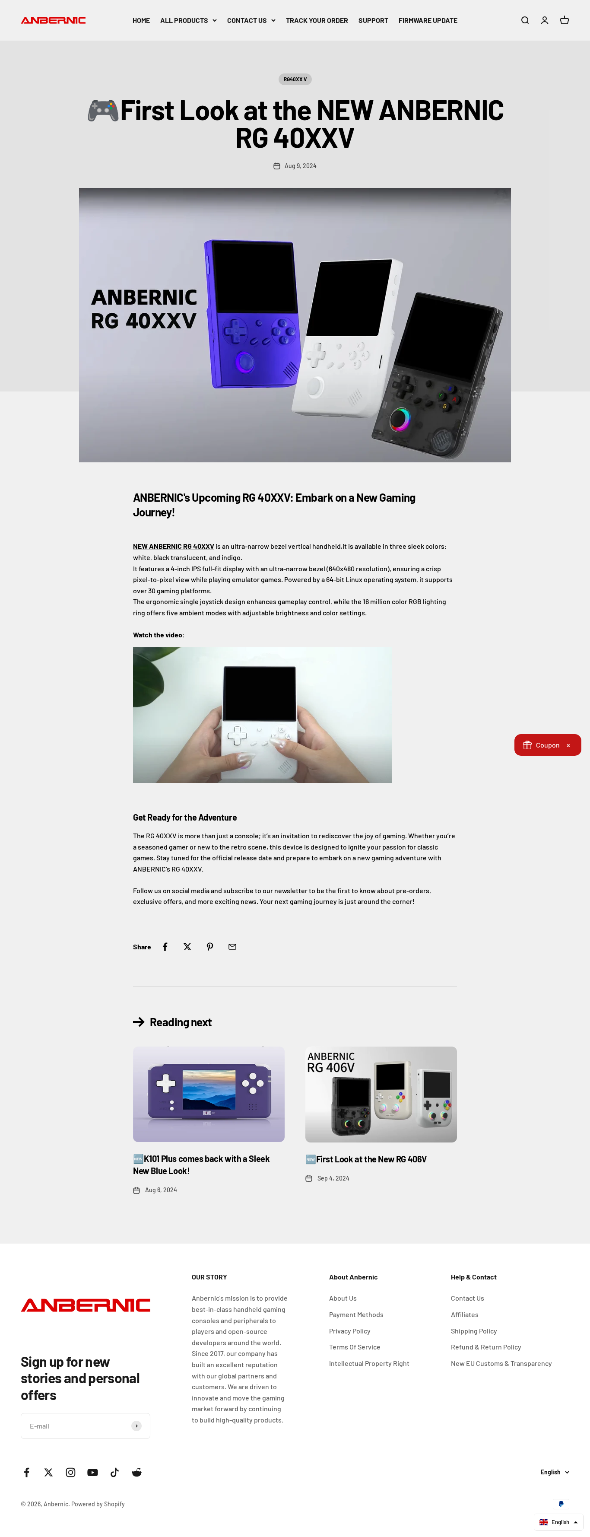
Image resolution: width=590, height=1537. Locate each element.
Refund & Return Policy (486, 1347)
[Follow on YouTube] (92, 1472)
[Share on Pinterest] (210, 946)
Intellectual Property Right (369, 1363)
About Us (343, 1298)
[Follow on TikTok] (115, 1472)
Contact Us (467, 1298)
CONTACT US (247, 20)
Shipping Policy (474, 1331)
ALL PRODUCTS (184, 20)
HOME (141, 20)
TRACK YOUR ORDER (317, 20)
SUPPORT (373, 20)
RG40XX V (295, 79)
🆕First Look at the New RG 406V (366, 1159)
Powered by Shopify (98, 1504)
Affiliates (465, 1314)
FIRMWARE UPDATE (428, 20)
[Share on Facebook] (165, 946)
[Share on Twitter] (187, 946)
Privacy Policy (350, 1331)
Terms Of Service (355, 1347)
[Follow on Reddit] (137, 1472)
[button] (558, 1522)
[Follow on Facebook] (26, 1472)
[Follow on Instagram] (70, 1472)
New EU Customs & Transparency (501, 1363)
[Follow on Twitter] (48, 1472)
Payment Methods (356, 1314)
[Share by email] (232, 946)
